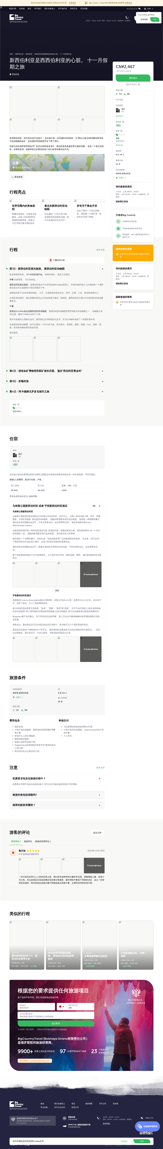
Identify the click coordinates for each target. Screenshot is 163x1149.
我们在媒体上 (49, 9)
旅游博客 (88, 1104)
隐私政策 (63, 1029)
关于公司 (102, 1104)
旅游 (42, 1104)
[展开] (102, 371)
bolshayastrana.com (40, 1060)
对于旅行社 (62, 9)
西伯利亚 (15, 74)
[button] (60, 1006)
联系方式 (73, 9)
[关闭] (102, 269)
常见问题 (83, 9)
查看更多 (72, 3)
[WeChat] (142, 1118)
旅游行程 (12, 9)
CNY (149, 9)
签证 (29, 9)
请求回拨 (106, 1124)
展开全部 (100, 250)
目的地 (22, 9)
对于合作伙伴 (59, 1107)
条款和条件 (52, 1029)
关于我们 (37, 9)
